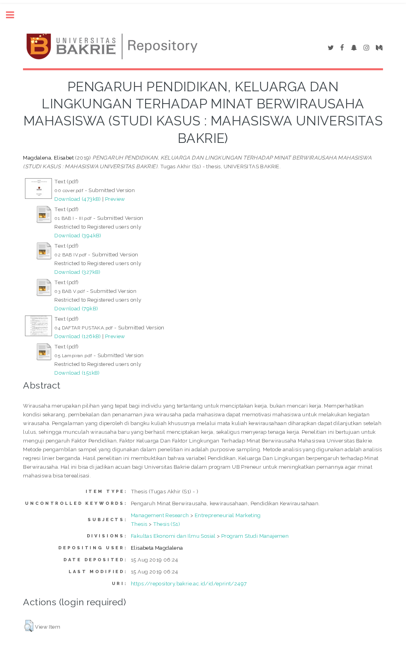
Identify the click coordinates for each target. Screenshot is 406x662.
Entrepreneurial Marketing (228, 515)
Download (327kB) (77, 272)
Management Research (160, 515)
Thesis (139, 524)
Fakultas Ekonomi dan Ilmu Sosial (173, 536)
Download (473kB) (77, 199)
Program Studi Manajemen (255, 536)
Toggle (14, 15)
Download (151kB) (77, 372)
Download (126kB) (77, 336)
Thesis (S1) (166, 524)
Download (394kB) (77, 235)
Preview (115, 199)
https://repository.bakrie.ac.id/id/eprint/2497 (189, 583)
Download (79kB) (76, 308)
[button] (28, 626)
